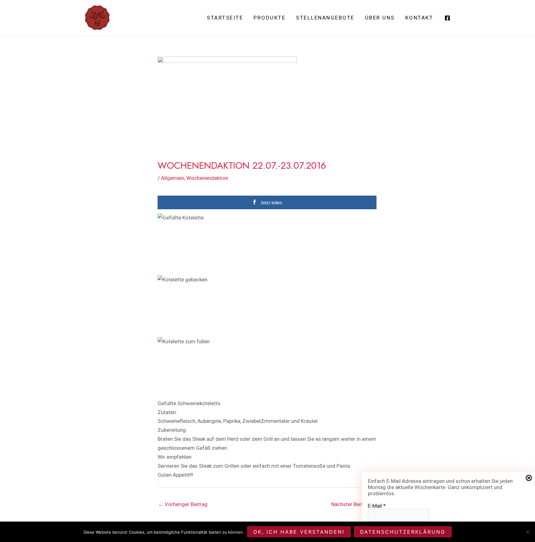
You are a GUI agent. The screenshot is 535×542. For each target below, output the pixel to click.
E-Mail (377, 506)
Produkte (269, 18)
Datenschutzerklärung (403, 532)
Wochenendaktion (207, 178)
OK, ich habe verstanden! (299, 532)
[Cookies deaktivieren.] (527, 532)
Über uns (380, 18)
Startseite (225, 18)
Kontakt (419, 18)
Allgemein (172, 178)
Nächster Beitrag (354, 504)
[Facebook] (447, 18)
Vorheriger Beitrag (182, 504)
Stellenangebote (325, 18)
